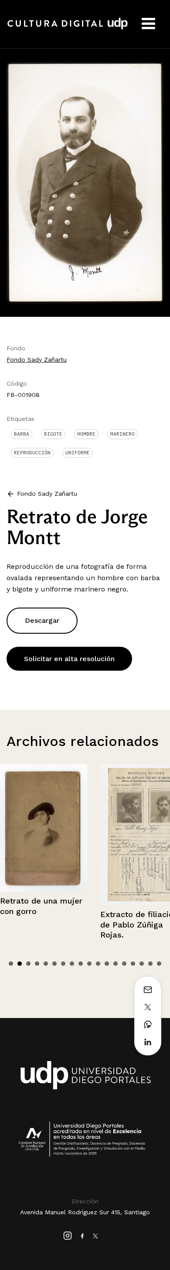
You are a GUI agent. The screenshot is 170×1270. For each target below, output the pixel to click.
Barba (21, 434)
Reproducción (32, 453)
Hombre (86, 434)
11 (98, 963)
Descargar (42, 620)
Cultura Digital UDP (68, 28)
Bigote (53, 434)
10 (89, 963)
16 (141, 963)
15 (133, 963)
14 (124, 963)
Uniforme (77, 453)
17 (150, 963)
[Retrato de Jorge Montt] (85, 182)
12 (107, 963)
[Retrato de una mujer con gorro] (43, 827)
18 (159, 963)
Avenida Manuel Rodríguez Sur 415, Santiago (85, 1212)
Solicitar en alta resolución (69, 659)
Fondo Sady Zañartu (37, 359)
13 (115, 963)
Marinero (122, 434)
